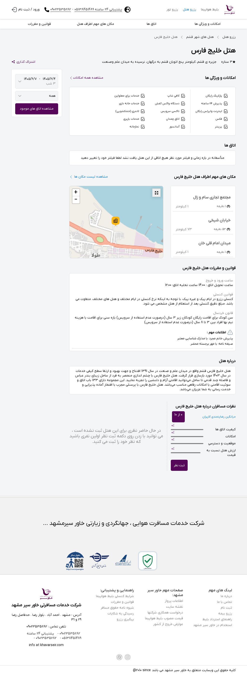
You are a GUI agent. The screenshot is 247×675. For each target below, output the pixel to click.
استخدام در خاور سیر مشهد (212, 625)
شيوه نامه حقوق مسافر (117, 607)
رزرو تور (172, 9)
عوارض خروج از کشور (168, 624)
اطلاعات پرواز (174, 601)
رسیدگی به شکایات (121, 613)
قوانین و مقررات (122, 602)
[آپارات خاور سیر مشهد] (119, 657)
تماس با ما (224, 602)
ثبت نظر (179, 465)
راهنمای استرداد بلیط (217, 619)
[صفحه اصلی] (230, 10)
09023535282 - (68, 633)
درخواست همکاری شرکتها (165, 612)
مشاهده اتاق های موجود (37, 109)
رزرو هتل (189, 9)
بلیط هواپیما (210, 9)
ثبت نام (226, 607)
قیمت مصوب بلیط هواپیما (164, 618)
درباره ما (226, 596)
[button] (115, 221)
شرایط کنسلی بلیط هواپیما (115, 596)
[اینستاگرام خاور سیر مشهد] (127, 657)
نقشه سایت (174, 607)
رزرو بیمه (225, 613)
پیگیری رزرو (125, 619)
